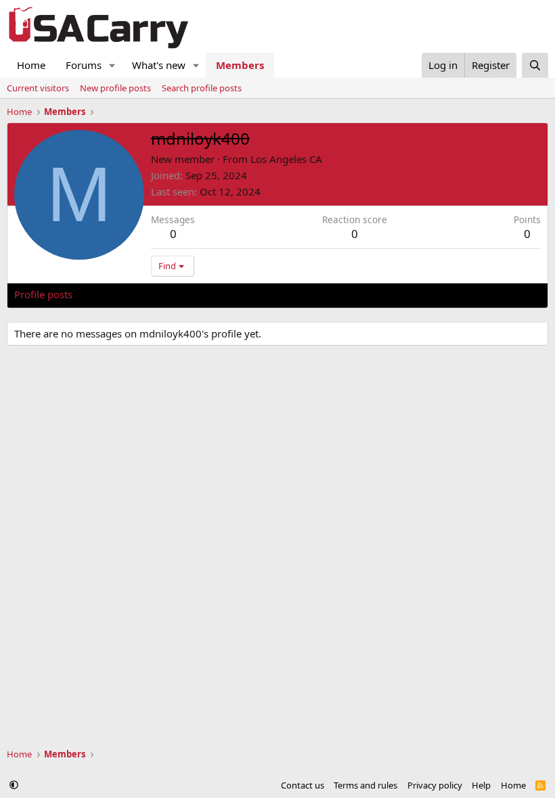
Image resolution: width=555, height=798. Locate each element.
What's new (158, 65)
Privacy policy (434, 785)
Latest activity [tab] (118, 294)
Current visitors (38, 88)
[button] (112, 65)
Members (240, 65)
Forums (84, 65)
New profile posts (115, 88)
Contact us (302, 785)
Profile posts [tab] (43, 294)
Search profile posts (202, 88)
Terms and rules (365, 785)
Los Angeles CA (286, 159)
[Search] (535, 65)
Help (481, 785)
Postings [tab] (183, 294)
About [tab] (231, 294)
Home (31, 65)
